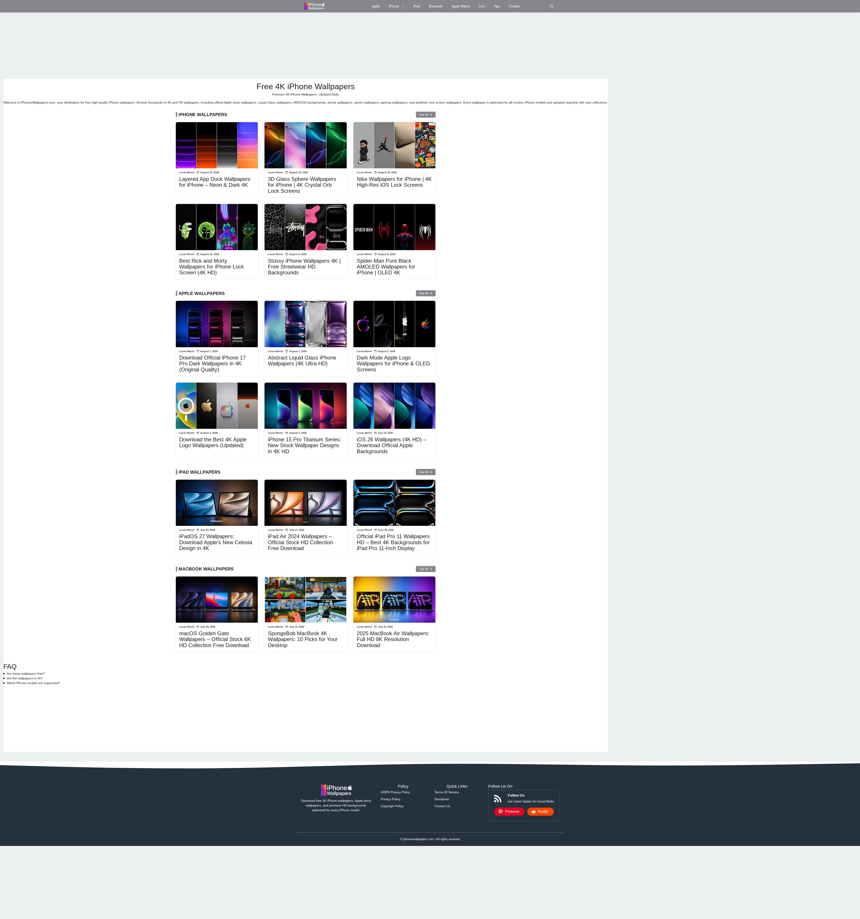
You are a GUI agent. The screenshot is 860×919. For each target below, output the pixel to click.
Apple (376, 6)
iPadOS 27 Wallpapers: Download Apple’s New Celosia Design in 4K (215, 542)
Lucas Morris (186, 172)
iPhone (394, 6)
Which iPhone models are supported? (33, 683)
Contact (514, 6)
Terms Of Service (446, 792)
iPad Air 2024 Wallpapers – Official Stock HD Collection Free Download (300, 542)
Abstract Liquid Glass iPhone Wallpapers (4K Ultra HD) (302, 360)
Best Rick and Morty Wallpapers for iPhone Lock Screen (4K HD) (211, 267)
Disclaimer (441, 799)
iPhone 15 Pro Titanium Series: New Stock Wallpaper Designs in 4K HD (304, 445)
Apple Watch (461, 6)
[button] (551, 6)
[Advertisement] (137, 45)
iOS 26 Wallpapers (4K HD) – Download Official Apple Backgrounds (391, 445)
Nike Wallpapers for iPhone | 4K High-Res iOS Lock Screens (394, 182)
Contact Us (442, 806)
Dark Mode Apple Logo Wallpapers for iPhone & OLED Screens (393, 364)
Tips (497, 6)
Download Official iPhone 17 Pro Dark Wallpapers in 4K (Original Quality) (212, 364)
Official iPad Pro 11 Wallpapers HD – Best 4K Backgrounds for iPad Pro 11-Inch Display (393, 542)
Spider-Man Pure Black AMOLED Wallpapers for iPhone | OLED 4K (386, 267)
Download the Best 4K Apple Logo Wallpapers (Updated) (213, 442)
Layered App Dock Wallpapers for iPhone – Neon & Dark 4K (214, 182)
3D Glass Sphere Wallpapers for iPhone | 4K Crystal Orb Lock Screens (302, 185)
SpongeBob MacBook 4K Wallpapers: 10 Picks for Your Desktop (303, 639)
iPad (416, 6)
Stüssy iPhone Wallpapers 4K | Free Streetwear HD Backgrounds (304, 267)
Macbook (436, 6)
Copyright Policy (392, 806)
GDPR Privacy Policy (395, 792)
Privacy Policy (390, 799)
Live (482, 6)
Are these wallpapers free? (26, 673)
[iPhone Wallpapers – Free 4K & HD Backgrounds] (314, 6)
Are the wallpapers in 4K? (25, 678)
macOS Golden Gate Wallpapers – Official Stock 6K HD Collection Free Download (215, 639)
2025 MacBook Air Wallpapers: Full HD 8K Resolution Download (393, 639)
